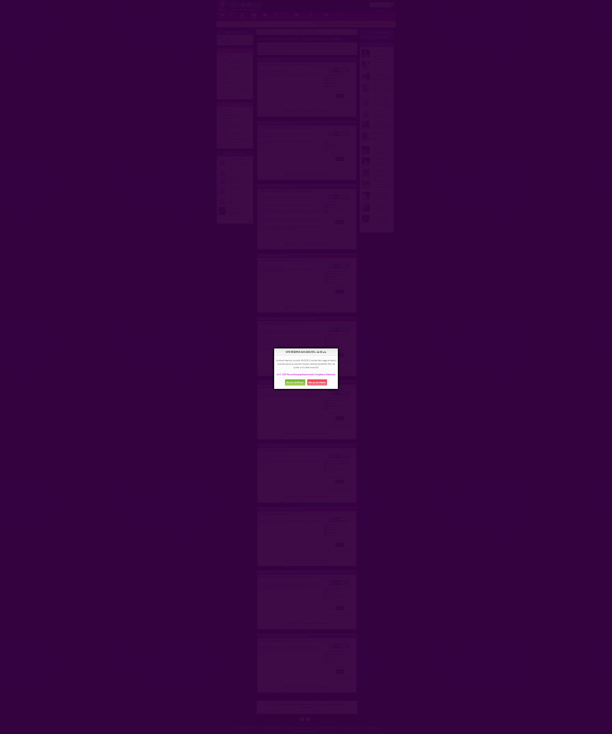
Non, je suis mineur (317, 382)
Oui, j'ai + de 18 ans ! (295, 382)
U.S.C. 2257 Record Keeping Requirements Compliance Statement (306, 374)
